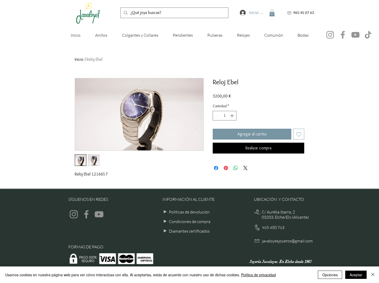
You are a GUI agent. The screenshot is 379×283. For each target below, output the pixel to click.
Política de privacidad (258, 274)
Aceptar (356, 274)
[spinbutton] (224, 115)
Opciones (330, 274)
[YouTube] (355, 35)
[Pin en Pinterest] (226, 168)
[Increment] (232, 115)
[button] (272, 13)
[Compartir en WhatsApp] (236, 168)
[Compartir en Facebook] (216, 168)
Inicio (79, 59)
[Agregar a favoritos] (298, 134)
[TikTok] (368, 35)
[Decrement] (216, 115)
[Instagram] (330, 35)
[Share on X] (245, 168)
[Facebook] (343, 35)
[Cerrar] (373, 275)
